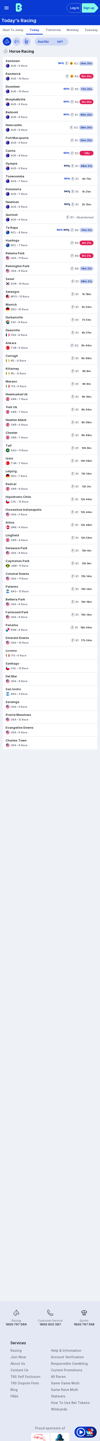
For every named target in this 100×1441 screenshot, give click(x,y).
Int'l (60, 41)
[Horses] (7, 41)
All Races (58, 1377)
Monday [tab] (73, 30)
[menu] (6, 8)
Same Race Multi (64, 1390)
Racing (16, 1350)
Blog (14, 1390)
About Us (17, 1363)
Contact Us (19, 1370)
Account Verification (67, 1357)
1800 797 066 (16, 1324)
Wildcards (59, 1409)
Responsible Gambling (69, 1363)
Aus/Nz (43, 41)
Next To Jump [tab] (13, 30)
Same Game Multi (65, 1383)
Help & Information (66, 1350)
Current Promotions (66, 1370)
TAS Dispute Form (24, 1383)
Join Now (18, 1357)
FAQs (14, 1396)
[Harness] (26, 41)
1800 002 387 (50, 1324)
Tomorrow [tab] (53, 30)
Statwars (58, 1396)
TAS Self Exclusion (25, 1377)
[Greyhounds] (17, 41)
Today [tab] (34, 30)
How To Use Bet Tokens (70, 1403)
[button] (30, 63)
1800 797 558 (84, 1324)
